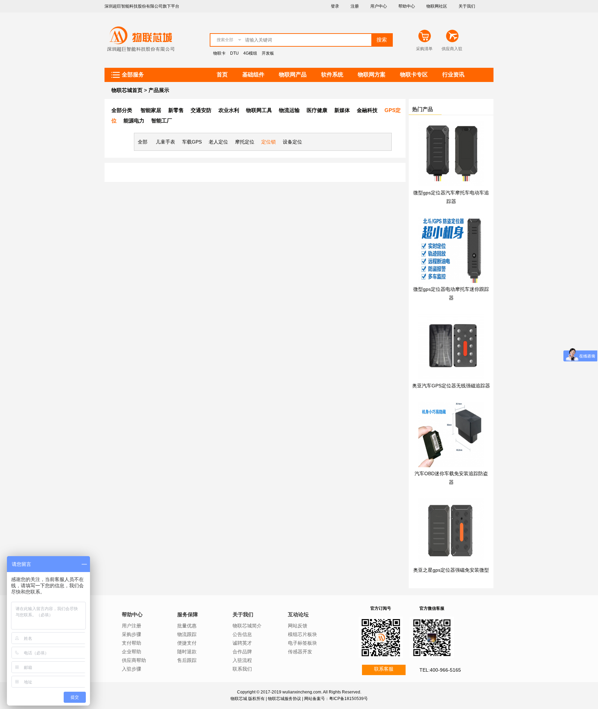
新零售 (176, 110)
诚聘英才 (242, 643)
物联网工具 (259, 110)
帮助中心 (406, 6)
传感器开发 (300, 651)
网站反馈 (297, 625)
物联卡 (219, 53)
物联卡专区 (414, 74)
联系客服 (383, 669)
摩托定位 (244, 142)
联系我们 (242, 669)
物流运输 (289, 110)
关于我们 (467, 6)
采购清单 (424, 48)
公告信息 (242, 634)
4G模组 (250, 53)
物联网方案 (372, 74)
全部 (142, 142)
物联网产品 (293, 74)
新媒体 (342, 110)
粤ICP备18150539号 (348, 698)
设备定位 (292, 142)
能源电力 (134, 120)
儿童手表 (165, 142)
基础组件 (253, 74)
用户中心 (378, 6)
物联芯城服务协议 (284, 698)
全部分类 (121, 110)
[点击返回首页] (140, 56)
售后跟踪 (187, 660)
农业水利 (228, 110)
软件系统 (332, 74)
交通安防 (201, 110)
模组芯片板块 (302, 634)
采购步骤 (131, 634)
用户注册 (131, 625)
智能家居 (151, 110)
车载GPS (192, 142)
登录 (335, 6)
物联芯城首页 (127, 90)
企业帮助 (131, 651)
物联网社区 (436, 6)
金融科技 (367, 110)
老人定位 (218, 142)
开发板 (268, 53)
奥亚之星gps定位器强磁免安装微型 (451, 570)
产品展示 (158, 90)
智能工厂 (161, 120)
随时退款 (187, 651)
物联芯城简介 (247, 625)
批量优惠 (187, 625)
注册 (355, 6)
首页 (222, 74)
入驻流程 (242, 660)
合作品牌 (242, 651)
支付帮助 (131, 643)
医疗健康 (317, 110)
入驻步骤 (131, 669)
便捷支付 (187, 643)
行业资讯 (453, 74)
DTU (234, 53)
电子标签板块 (302, 643)
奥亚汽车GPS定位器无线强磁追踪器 (451, 385)
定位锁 (268, 142)
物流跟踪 (187, 634)
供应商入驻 (452, 48)
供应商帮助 (134, 660)
